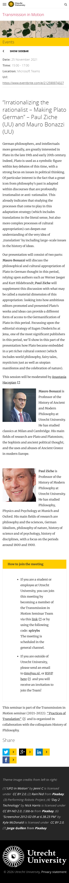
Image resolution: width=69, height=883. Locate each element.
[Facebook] (6, 759)
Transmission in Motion (23, 14)
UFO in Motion (17, 788)
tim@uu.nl (32, 673)
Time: (7, 65)
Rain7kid (37, 794)
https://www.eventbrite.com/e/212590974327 (33, 83)
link (35, 619)
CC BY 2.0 (19, 794)
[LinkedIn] (39, 752)
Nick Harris (32, 805)
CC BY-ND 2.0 (12, 811)
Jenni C (38, 788)
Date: (7, 59)
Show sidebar (19, 51)
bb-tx (29, 811)
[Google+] (22, 752)
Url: (5, 77)
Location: (9, 71)
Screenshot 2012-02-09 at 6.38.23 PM (29, 817)
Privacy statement (53, 872)
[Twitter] (6, 752)
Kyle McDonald (13, 822)
